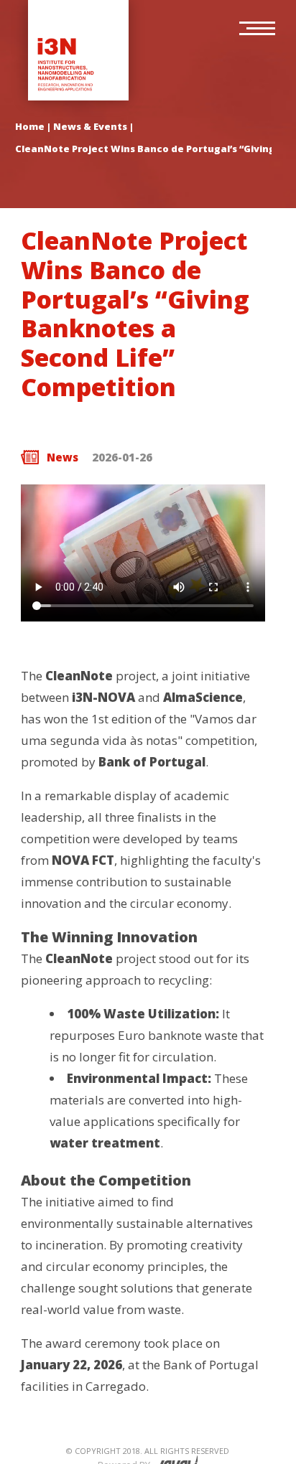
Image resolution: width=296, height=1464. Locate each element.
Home (30, 126)
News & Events (90, 126)
